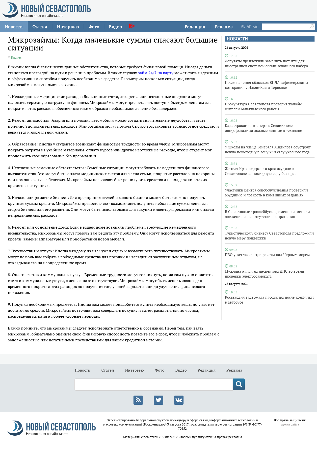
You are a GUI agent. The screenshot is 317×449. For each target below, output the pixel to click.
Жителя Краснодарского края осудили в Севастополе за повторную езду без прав (260, 171)
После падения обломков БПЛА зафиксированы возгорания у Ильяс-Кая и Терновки (266, 85)
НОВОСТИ (237, 39)
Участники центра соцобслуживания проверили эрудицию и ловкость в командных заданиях (266, 192)
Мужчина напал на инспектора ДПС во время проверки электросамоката (264, 274)
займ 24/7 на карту (155, 72)
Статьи (39, 26)
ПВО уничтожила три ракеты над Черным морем (267, 254)
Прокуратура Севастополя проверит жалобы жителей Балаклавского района (263, 106)
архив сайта (290, 424)
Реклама (224, 26)
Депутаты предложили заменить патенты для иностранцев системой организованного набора (266, 63)
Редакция (195, 26)
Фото (94, 26)
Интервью (68, 26)
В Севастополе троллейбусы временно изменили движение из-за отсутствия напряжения (267, 214)
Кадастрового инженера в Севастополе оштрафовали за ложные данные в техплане (263, 128)
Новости (14, 26)
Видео (115, 26)
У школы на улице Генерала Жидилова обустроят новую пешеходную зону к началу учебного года (268, 149)
